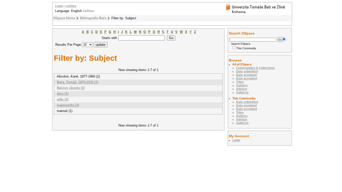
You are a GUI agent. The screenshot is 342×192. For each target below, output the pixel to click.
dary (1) (62, 94)
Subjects (242, 92)
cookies (70, 6)
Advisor (241, 89)
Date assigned (246, 75)
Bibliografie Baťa (93, 18)
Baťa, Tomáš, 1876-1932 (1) (77, 82)
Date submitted (247, 71)
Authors (242, 85)
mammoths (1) (68, 105)
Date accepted (246, 78)
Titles (240, 82)
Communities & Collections (255, 68)
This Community (246, 48)
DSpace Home (64, 18)
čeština (88, 11)
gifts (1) (62, 99)
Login (59, 6)
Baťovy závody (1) (71, 88)
